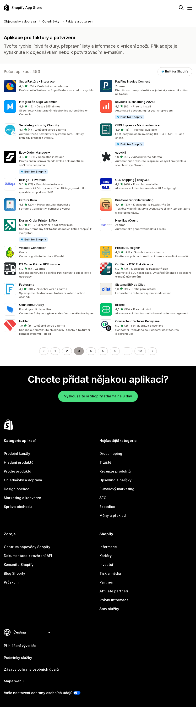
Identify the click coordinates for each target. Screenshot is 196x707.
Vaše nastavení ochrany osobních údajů (38, 693)
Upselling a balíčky (115, 480)
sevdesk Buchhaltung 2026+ (135, 102)
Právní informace (114, 600)
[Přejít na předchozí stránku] (44, 351)
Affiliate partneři (113, 591)
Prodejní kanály (17, 453)
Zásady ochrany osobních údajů (31, 669)
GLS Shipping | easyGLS (132, 180)
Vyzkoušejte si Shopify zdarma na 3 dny (98, 396)
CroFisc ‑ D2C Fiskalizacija (134, 264)
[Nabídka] (189, 7)
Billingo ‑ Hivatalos (32, 180)
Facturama (26, 284)
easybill (120, 152)
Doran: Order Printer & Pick (38, 220)
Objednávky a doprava (23, 480)
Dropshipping (110, 453)
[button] (50, 86)
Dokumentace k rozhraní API (28, 556)
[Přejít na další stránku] (152, 351)
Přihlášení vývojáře (20, 646)
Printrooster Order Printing (134, 200)
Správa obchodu (18, 507)
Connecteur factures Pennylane (137, 321)
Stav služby (109, 609)
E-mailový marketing (116, 489)
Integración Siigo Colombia (38, 102)
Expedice (107, 507)
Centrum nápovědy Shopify (27, 547)
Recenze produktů (115, 471)
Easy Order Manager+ (34, 152)
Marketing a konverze (22, 498)
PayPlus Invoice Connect (132, 81)
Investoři (106, 564)
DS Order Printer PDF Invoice (39, 264)
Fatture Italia (28, 200)
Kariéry (105, 556)
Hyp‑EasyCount (126, 220)
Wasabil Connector (32, 248)
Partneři (106, 582)
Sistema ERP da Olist (130, 284)
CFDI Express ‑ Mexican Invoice (137, 125)
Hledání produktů (18, 462)
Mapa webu (14, 681)
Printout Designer (127, 248)
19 (140, 351)
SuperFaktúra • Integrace (36, 81)
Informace (108, 547)
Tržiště (105, 462)
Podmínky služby (18, 658)
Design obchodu (18, 489)
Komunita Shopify (18, 564)
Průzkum (11, 582)
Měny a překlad (112, 515)
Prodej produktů (17, 471)
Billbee (120, 304)
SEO (102, 498)
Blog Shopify (14, 573)
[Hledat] (181, 7)
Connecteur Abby (31, 304)
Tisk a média (110, 573)
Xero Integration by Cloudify (39, 125)
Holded (24, 321)
